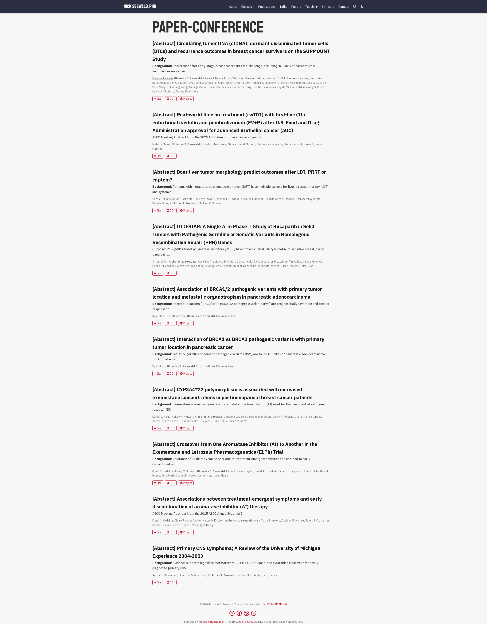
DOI (172, 98)
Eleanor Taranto (162, 78)
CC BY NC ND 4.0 (277, 604)
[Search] (355, 7)
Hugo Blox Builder (213, 621)
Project (187, 98)
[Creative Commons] (243, 613)
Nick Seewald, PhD (140, 6)
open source (245, 621)
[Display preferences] (362, 7)
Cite (159, 98)
